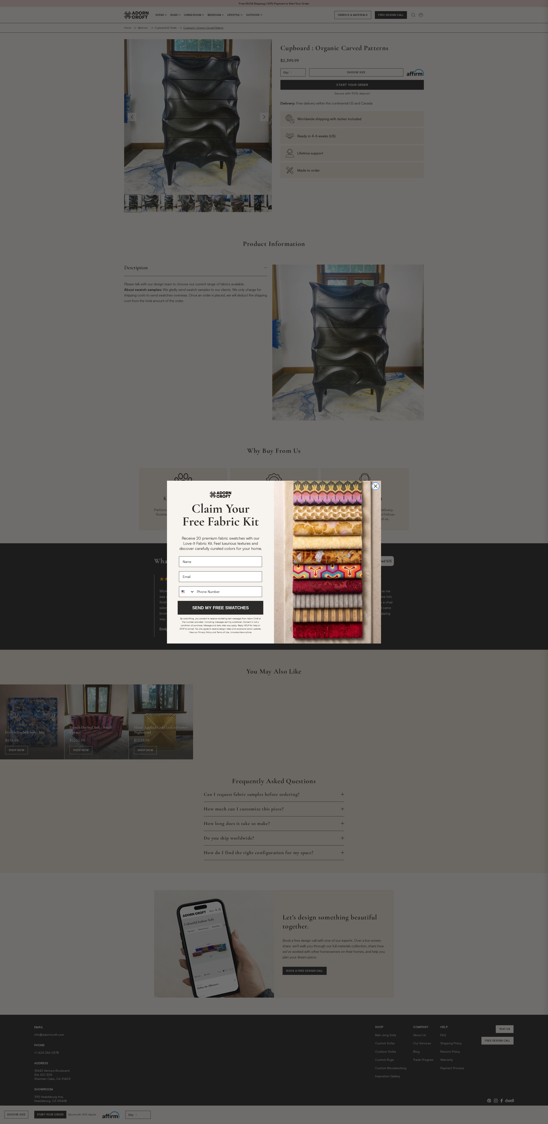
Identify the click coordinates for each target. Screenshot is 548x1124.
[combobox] (187, 592)
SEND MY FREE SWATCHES (220, 607)
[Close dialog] (375, 486)
